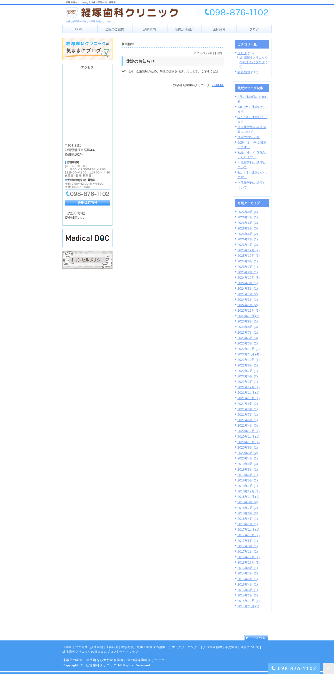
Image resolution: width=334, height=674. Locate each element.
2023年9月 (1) (247, 321)
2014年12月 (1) (248, 601)
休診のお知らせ (248, 137)
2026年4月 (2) (247, 234)
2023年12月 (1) (248, 310)
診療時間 (96, 647)
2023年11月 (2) (248, 316)
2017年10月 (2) (248, 535)
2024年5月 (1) (247, 288)
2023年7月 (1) (247, 332)
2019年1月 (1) (247, 486)
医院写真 (127, 647)
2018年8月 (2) (247, 502)
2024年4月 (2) (247, 294)
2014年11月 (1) (248, 606)
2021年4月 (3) (247, 425)
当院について (249, 647)
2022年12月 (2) (248, 349)
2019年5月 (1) (247, 480)
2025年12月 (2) (248, 250)
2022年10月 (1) (248, 359)
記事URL (218, 85)
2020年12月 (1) (248, 431)
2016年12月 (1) (248, 557)
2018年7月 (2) (247, 508)
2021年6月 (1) (247, 420)
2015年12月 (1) (248, 562)
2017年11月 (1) (248, 529)
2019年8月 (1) (247, 469)
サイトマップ (128, 651)
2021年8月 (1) (247, 409)
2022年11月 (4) (248, 354)
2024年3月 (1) (247, 299)
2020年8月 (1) (247, 447)
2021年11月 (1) (248, 392)
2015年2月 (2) (247, 595)
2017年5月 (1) (247, 540)
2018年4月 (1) (247, 518)
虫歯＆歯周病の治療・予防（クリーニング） (168, 647)
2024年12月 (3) (248, 277)
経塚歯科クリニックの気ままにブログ (89, 651)
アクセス (81, 647)
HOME (67, 647)
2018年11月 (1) (248, 496)
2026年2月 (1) (247, 239)
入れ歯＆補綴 (212, 647)
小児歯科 (231, 647)
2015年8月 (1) (247, 568)
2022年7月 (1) (247, 371)
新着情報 (243, 72)
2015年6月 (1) (247, 579)
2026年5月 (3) (247, 228)
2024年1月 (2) (247, 305)
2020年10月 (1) (248, 442)
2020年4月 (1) (247, 458)
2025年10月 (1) (248, 255)
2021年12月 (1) (248, 387)
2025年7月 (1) (247, 267)
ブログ (242, 53)
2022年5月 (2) (247, 376)
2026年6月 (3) (247, 223)
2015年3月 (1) (247, 590)
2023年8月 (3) (247, 327)
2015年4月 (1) (247, 584)
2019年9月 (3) (247, 464)
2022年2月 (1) (247, 381)
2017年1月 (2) (247, 551)
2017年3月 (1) (247, 546)
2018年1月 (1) (247, 524)
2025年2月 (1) (247, 272)
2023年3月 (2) (247, 343)
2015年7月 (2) (247, 573)
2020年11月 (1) (248, 436)
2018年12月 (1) (248, 491)
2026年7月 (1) (247, 217)
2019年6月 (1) (247, 475)
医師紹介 (112, 647)
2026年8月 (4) (247, 212)
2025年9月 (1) (247, 261)
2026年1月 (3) (247, 245)
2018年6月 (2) (247, 513)
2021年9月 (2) (247, 403)
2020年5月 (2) (247, 453)
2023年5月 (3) (247, 338)
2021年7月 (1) (247, 414)
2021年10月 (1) (248, 398)
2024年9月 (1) (247, 283)
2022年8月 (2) (247, 365)
